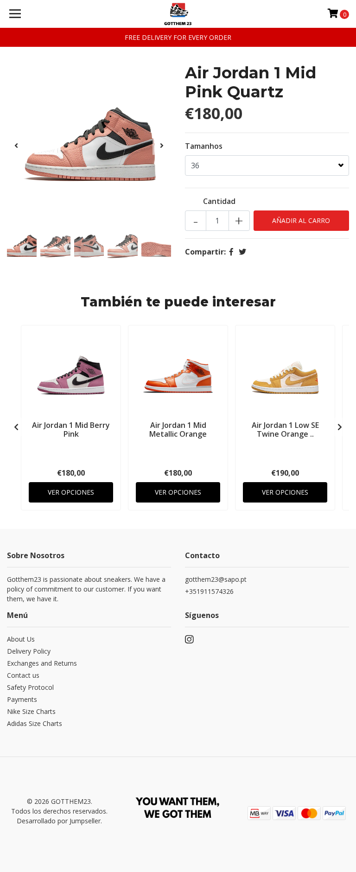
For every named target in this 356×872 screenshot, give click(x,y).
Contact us (23, 675)
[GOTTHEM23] (178, 14)
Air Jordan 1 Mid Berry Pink (71, 429)
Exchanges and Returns (42, 663)
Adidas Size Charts (34, 723)
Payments (22, 699)
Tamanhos (203, 146)
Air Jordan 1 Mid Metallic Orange (178, 429)
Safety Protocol (30, 687)
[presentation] (16, 145)
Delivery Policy (29, 651)
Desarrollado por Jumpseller (59, 820)
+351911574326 (209, 591)
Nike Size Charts (31, 711)
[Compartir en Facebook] (231, 252)
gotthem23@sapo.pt (216, 579)
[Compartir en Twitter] (242, 252)
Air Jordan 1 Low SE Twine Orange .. (285, 429)
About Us (21, 639)
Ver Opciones (71, 492)
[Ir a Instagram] (189, 641)
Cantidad (219, 201)
